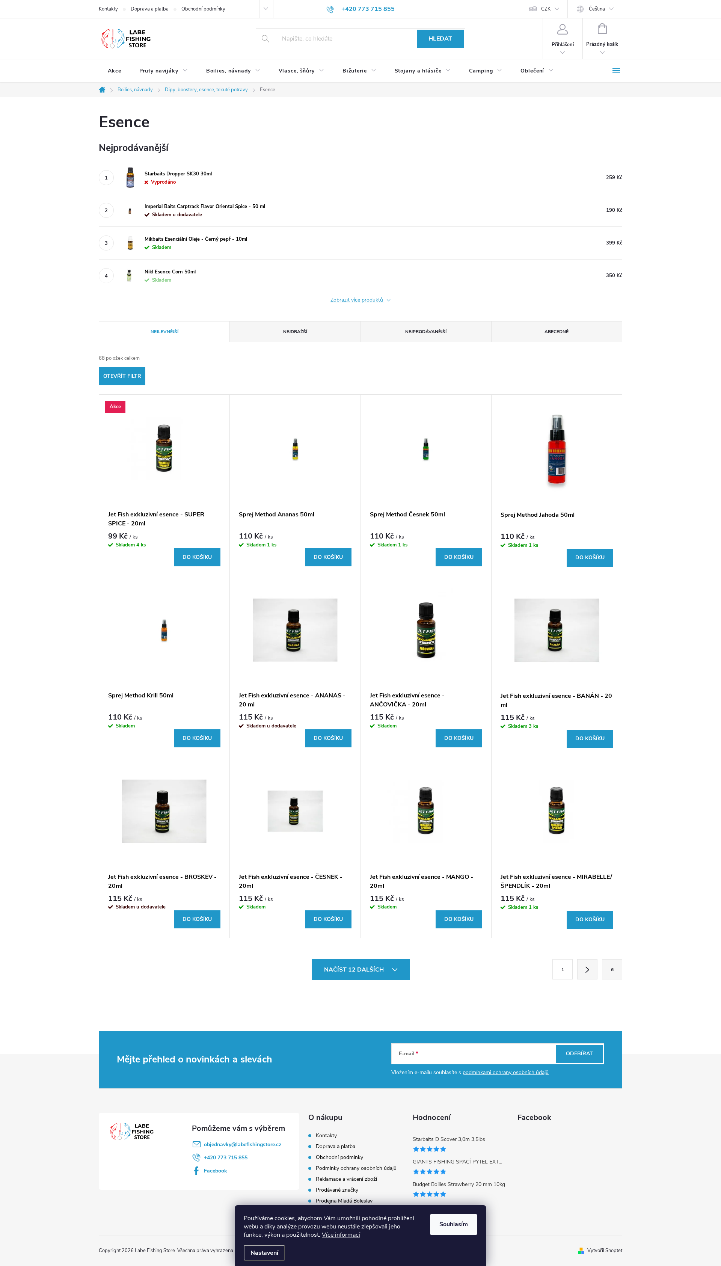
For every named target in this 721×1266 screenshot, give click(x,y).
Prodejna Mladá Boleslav (344, 1200)
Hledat (440, 39)
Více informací (341, 1235)
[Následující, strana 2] (587, 969)
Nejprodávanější (425, 332)
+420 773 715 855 (225, 1157)
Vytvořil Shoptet (604, 1250)
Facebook (215, 1170)
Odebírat (579, 1053)
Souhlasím (453, 1224)
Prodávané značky (337, 1190)
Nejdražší (295, 332)
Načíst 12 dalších (354, 970)
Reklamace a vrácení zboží (346, 1179)
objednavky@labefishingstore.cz (242, 1144)
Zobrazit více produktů (357, 300)
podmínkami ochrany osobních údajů (506, 1072)
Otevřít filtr (122, 376)
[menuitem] (114, 71)
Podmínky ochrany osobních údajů (356, 1168)
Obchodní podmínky (203, 9)
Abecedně (557, 332)
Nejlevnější (164, 332)
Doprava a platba (150, 9)
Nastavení (264, 1253)
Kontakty (108, 9)
